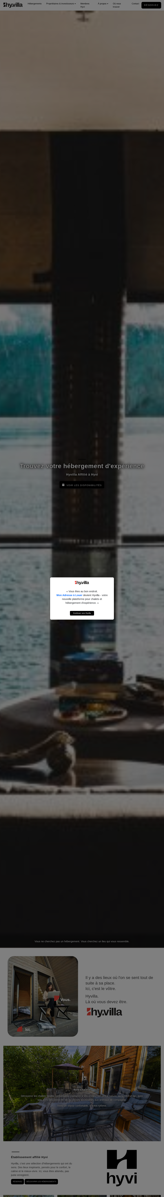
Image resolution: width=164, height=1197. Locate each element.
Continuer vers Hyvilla (82, 613)
